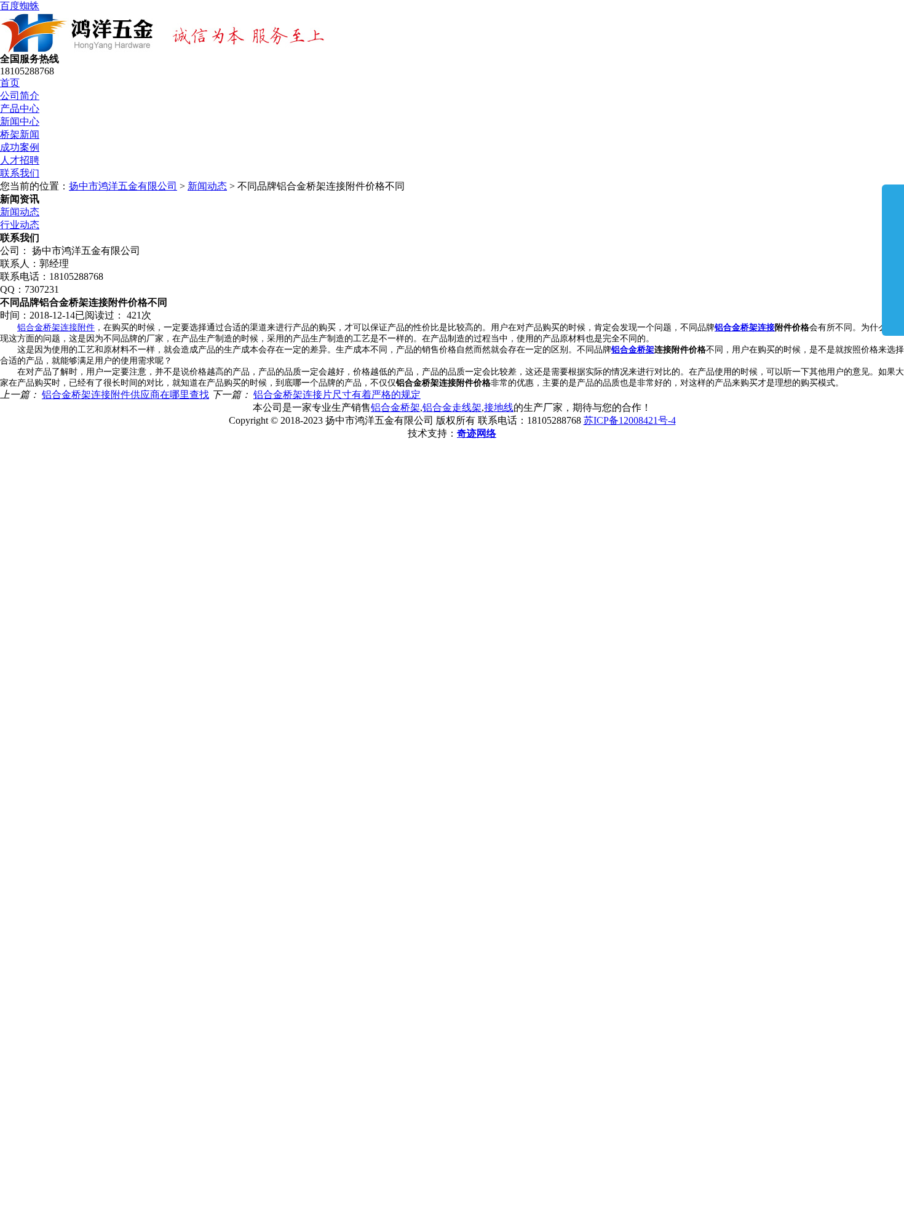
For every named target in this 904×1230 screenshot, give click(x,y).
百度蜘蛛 (19, 6)
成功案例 (19, 147)
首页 (10, 82)
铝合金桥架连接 (745, 327)
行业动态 (19, 225)
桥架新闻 (19, 134)
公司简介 (19, 95)
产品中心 (19, 108)
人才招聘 (19, 160)
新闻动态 (207, 186)
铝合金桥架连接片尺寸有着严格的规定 (337, 394)
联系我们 (19, 173)
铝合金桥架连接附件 (56, 327)
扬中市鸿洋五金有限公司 (123, 186)
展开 (893, 259)
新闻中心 (19, 121)
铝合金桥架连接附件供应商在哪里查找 (125, 394)
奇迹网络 (476, 433)
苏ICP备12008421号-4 (630, 420)
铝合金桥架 (632, 349)
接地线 (498, 407)
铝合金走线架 (452, 407)
